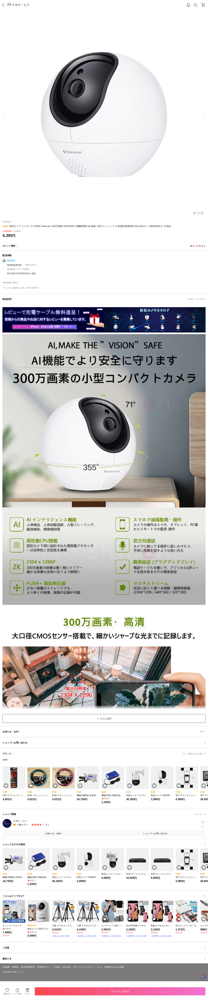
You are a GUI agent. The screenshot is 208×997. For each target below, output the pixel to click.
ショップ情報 (102, 814)
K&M (5, 226)
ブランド (102, 753)
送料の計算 (30, 265)
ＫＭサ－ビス (21, 4)
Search (195, 5)
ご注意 (5, 947)
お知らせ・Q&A (102, 731)
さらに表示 (106, 718)
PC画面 (57, 967)
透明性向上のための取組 (114, 967)
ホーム (99, 967)
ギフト (27, 994)
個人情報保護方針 (28, 967)
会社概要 (6, 967)
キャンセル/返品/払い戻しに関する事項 (20, 288)
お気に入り (7, 994)
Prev (6, 114)
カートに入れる (120, 991)
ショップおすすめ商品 (13, 844)
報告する (7, 958)
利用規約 (15, 967)
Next (201, 114)
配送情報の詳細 (10, 282)
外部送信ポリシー (44, 967)
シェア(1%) (17, 994)
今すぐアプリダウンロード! (84, 967)
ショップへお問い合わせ (105, 742)
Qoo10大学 (66, 967)
